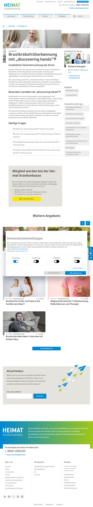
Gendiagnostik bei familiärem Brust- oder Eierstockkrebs (77, 142)
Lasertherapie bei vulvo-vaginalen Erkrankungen (76, 129)
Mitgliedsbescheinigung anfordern (44, 466)
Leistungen (11, 26)
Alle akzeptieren (75, 273)
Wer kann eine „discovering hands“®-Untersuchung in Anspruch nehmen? (37, 135)
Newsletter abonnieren (70, 488)
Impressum (24, 251)
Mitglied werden (83, 1)
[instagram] (13, 496)
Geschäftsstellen (69, 477)
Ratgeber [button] (62, 16)
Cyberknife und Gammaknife (74, 114)
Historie (7, 474)
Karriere (59, 1)
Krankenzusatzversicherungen (75, 118)
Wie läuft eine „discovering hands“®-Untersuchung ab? (33, 129)
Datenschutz (49, 504)
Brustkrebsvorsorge (72, 90)
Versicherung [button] (28, 16)
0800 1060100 (82, 5)
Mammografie (70, 148)
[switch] (36, 261)
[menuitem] (11, 16)
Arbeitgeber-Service (69, 1)
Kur (35, 472)
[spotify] (22, 496)
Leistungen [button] (11, 16)
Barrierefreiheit (38, 504)
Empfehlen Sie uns (50, 1)
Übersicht (8, 466)
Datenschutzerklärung (20, 249)
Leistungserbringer (69, 485)
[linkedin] (18, 496)
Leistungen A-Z (22, 26)
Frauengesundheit (71, 95)
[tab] (90, 249)
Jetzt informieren (28, 199)
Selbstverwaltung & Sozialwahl (14, 477)
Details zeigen (77, 268)
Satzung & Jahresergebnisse (13, 480)
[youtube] (5, 496)
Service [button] (45, 16)
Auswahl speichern (54, 273)
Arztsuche (37, 474)
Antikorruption (9, 485)
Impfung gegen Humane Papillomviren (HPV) (73, 135)
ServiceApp (40, 1)
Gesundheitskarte (39, 469)
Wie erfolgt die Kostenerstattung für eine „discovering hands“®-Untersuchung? (36, 143)
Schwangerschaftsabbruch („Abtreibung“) (74, 108)
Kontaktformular (75, 78)
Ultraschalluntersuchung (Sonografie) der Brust (73, 153)
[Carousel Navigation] (46, 224)
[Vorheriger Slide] (82, 223)
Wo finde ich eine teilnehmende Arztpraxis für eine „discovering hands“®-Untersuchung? (36, 151)
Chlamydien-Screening (72, 123)
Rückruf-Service (75, 76)
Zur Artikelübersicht (46, 348)
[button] (80, 16)
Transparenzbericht (11, 483)
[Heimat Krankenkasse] (11, 6)
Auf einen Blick (9, 472)
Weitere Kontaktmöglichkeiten (79, 8)
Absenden (40, 396)
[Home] (3, 26)
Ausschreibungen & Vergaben (14, 488)
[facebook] (9, 496)
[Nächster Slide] (88, 223)
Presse (7, 469)
